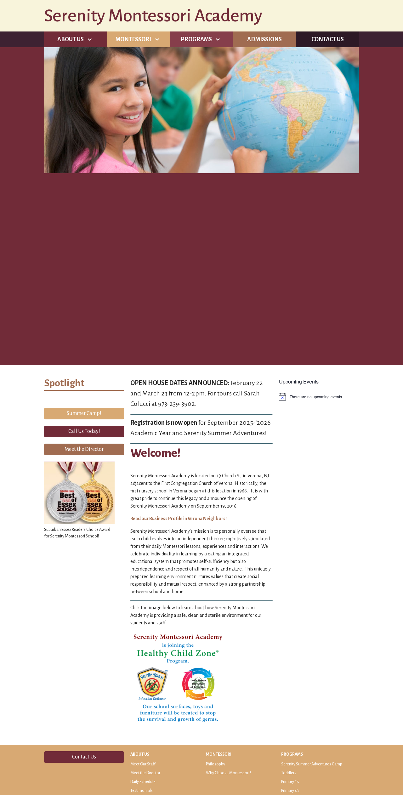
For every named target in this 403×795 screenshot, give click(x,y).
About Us (70, 39)
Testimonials (141, 790)
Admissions (264, 39)
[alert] (319, 396)
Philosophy (215, 764)
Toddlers (288, 773)
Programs (196, 39)
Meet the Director (145, 773)
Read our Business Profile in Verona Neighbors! (178, 518)
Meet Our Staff (143, 764)
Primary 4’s (290, 790)
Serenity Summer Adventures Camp (311, 764)
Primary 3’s (290, 782)
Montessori (133, 39)
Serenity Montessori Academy (153, 15)
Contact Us (327, 39)
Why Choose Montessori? (228, 773)
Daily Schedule (143, 782)
